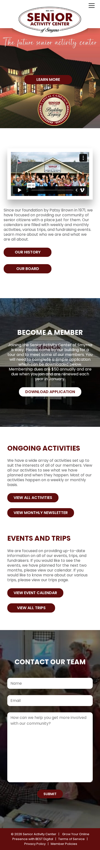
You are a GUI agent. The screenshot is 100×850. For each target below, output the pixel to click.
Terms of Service (71, 839)
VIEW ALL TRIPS (31, 608)
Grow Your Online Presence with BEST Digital (50, 836)
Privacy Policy (35, 844)
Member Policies (64, 844)
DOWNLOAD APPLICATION (50, 392)
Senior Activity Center (39, 834)
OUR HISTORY (28, 252)
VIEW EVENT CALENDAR (35, 593)
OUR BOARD (27, 268)
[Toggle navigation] (92, 5)
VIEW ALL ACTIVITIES (33, 497)
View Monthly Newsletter (41, 512)
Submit (50, 793)
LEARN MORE (48, 79)
